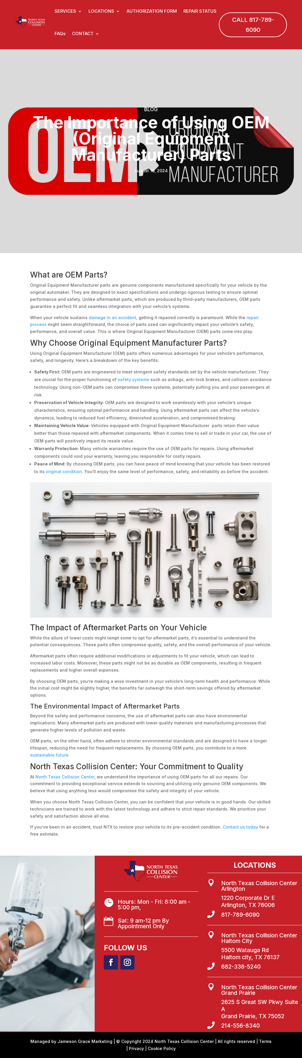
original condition (64, 471)
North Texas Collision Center (64, 776)
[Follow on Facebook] (111, 962)
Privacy (136, 1048)
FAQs (60, 33)
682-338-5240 (241, 966)
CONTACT (82, 33)
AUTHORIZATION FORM (152, 11)
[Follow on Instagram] (127, 962)
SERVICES (65, 11)
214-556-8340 (240, 1025)
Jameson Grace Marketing (85, 1041)
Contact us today (239, 826)
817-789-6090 (240, 914)
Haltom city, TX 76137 (250, 957)
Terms (265, 1041)
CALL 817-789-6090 (253, 24)
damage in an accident (112, 317)
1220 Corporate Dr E (248, 898)
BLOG (151, 109)
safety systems (133, 379)
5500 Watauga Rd (245, 950)
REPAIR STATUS (199, 11)
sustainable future (49, 754)
